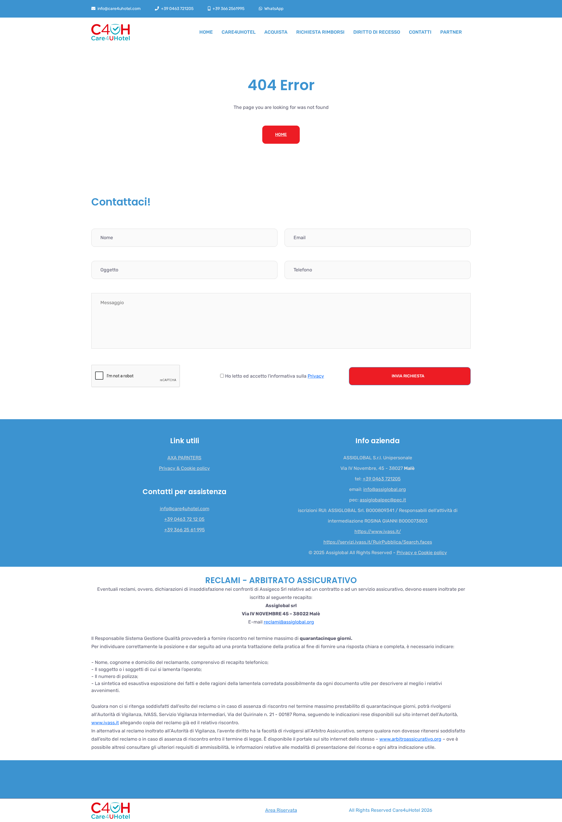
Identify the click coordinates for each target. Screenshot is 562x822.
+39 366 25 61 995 (184, 529)
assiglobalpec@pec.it (383, 500)
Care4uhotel (239, 32)
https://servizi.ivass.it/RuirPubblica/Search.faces (377, 542)
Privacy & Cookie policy (184, 468)
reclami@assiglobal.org (289, 622)
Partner (451, 32)
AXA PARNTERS (184, 457)
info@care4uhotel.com (118, 8)
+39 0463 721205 (177, 8)
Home (206, 32)
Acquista (275, 32)
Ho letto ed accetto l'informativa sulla (274, 376)
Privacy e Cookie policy (422, 552)
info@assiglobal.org (384, 489)
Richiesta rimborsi (320, 32)
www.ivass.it (105, 722)
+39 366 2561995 (228, 8)
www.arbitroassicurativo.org (410, 739)
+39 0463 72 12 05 (184, 519)
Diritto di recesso (376, 32)
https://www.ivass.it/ (377, 531)
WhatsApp (273, 8)
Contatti (420, 32)
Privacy (316, 376)
